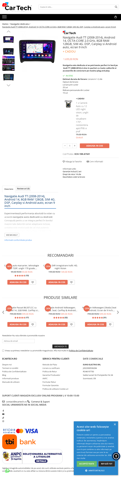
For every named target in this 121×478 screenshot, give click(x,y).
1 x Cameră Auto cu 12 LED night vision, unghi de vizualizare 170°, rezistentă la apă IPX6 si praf (82, 117)
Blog (4, 375)
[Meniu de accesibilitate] (116, 456)
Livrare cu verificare (51, 368)
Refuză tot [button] (106, 464)
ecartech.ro (9, 358)
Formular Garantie (50, 385)
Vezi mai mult (12, 235)
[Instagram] (3, 421)
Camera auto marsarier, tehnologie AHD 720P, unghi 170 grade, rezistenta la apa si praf (21, 267)
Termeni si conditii (10, 368)
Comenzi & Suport (40, 401)
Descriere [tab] (8, 189)
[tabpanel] (37, 51)
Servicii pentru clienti (55, 358)
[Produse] (4, 17)
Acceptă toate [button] (86, 464)
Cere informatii (96, 161)
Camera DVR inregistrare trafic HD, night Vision (60, 267)
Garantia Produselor (51, 375)
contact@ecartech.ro (27, 401)
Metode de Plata (49, 364)
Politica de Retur (49, 371)
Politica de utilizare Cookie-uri (55, 389)
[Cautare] (116, 7)
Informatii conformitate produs (18, 240)
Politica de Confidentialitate (81, 350)
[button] (96, 470)
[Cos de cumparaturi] (115, 17)
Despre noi (7, 364)
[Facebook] (3, 410)
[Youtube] (3, 414)
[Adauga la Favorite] (32, 282)
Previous (8, 31)
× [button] (115, 424)
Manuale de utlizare (10, 382)
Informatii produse (10, 378)
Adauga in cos (94, 145)
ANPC (45, 378)
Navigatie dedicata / (20, 24)
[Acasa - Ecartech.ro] (17, 7)
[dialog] (96, 448)
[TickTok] (3, 417)
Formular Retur (49, 382)
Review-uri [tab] (23, 188)
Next (8, 85)
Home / (6, 24)
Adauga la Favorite (73, 161)
